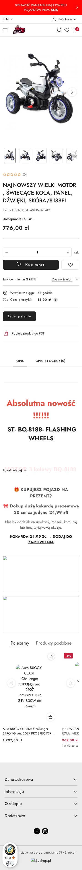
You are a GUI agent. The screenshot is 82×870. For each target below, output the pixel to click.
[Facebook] (37, 831)
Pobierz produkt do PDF (28, 333)
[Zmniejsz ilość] (6, 252)
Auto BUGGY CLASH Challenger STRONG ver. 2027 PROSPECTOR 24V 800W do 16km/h (27, 731)
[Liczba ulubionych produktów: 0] (66, 30)
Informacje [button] (14, 791)
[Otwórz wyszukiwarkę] (59, 30)
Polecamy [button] (20, 643)
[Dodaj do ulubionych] (70, 265)
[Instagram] (45, 831)
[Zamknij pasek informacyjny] (77, 7)
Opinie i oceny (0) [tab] (51, 360)
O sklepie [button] (13, 804)
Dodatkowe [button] (15, 816)
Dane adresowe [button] (19, 779)
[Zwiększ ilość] (67, 252)
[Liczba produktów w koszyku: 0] (74, 30)
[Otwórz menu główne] (5, 29)
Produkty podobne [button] (54, 643)
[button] (72, 92)
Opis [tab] (20, 360)
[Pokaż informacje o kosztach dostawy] (55, 299)
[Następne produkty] (71, 683)
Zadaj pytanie (19, 316)
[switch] (10, 863)
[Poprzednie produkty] (11, 683)
